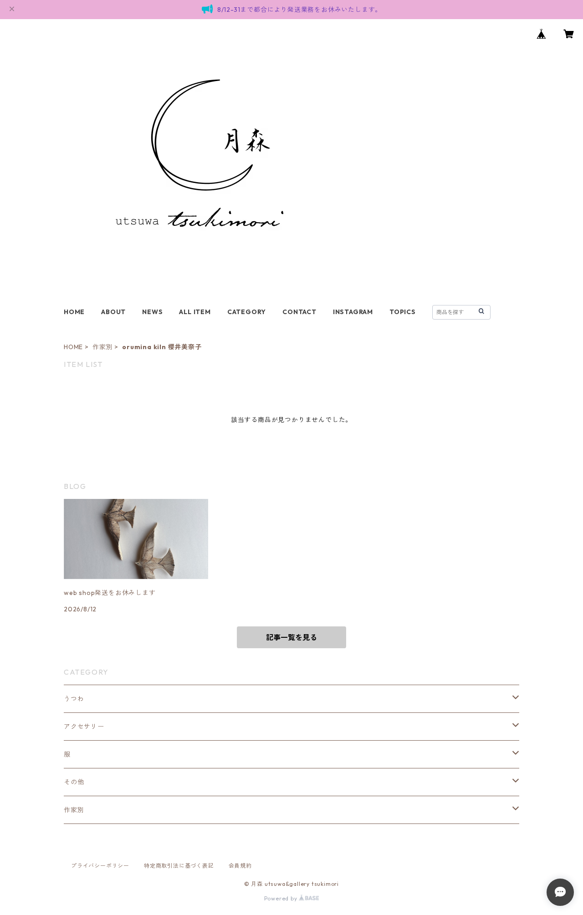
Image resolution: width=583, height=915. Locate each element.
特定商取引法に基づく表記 (179, 865)
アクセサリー (84, 726)
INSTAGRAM (353, 312)
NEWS (152, 312)
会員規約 (240, 865)
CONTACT (299, 312)
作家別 (102, 347)
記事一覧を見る (291, 637)
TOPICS (402, 312)
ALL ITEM (194, 312)
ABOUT (113, 312)
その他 (74, 782)
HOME (74, 312)
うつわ (74, 699)
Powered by (281, 898)
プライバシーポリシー (100, 865)
